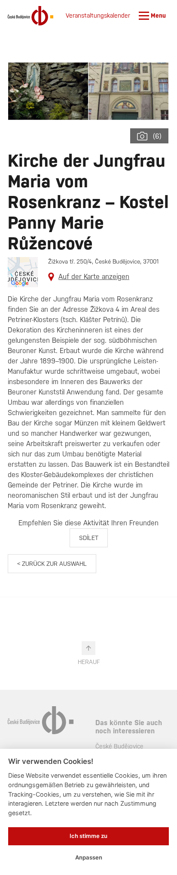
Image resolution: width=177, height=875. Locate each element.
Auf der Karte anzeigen (93, 277)
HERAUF (89, 661)
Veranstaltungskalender (98, 15)
